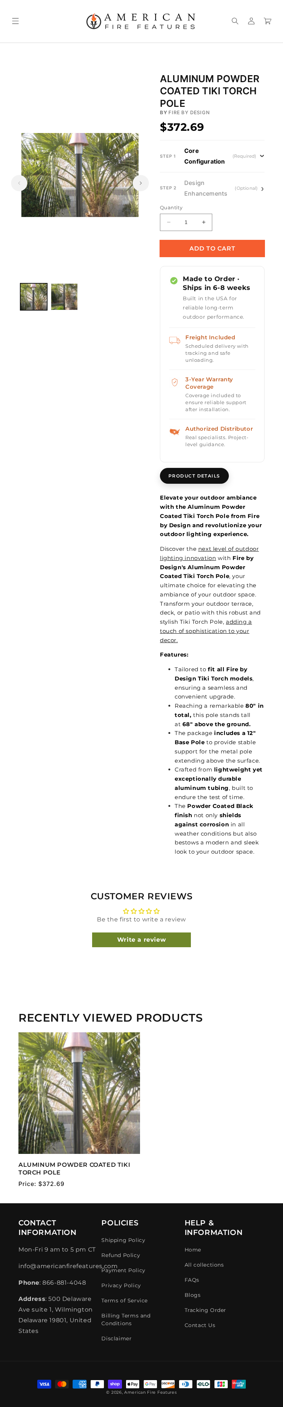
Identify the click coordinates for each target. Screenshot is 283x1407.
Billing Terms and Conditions (125, 1319)
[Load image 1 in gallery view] (33, 296)
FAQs (192, 1280)
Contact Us (200, 1325)
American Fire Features (150, 1392)
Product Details (194, 476)
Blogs (193, 1295)
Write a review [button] (141, 939)
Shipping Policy (123, 1240)
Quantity (171, 207)
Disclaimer (116, 1338)
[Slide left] (19, 183)
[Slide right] (141, 183)
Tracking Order (205, 1310)
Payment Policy (123, 1270)
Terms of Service (124, 1300)
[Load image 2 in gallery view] (64, 296)
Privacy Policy (121, 1285)
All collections (204, 1264)
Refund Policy (120, 1255)
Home (193, 1249)
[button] (15, 21)
